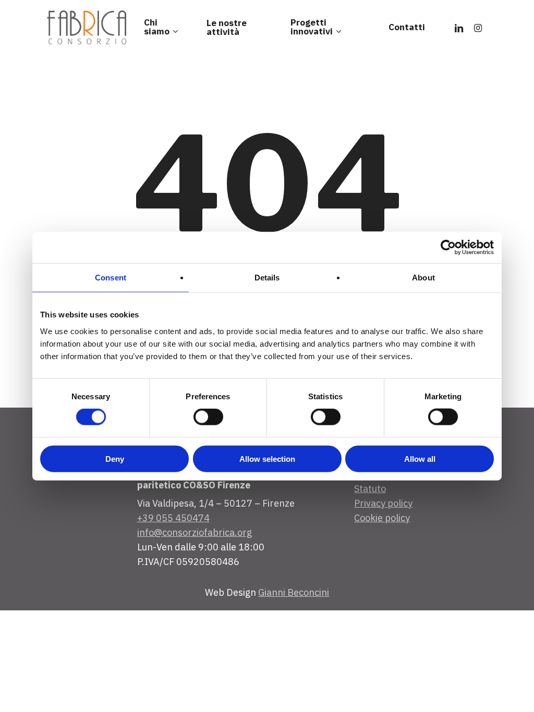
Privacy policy (383, 503)
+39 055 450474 (173, 518)
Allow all (419, 458)
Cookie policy (382, 518)
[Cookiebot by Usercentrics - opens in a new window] (448, 247)
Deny (114, 458)
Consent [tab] (110, 277)
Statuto (370, 489)
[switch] (208, 417)
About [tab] (423, 277)
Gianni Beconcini (293, 592)
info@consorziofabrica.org (194, 532)
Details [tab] (267, 277)
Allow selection (267, 458)
